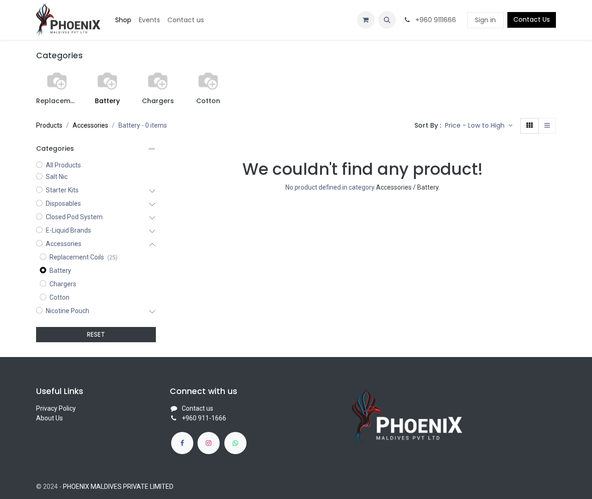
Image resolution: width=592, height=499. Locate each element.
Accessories (90, 125)
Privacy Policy (56, 408)
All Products (63, 165)
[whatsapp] (235, 443)
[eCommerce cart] (366, 20)
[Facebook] (182, 443)
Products (49, 125)
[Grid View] (529, 126)
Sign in (485, 20)
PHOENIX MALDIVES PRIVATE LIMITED (118, 486)
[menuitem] (123, 20)
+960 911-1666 (204, 418)
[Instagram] (208, 443)
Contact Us (531, 19)
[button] (387, 20)
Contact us (197, 408)
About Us (49, 418)
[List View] (547, 126)
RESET (96, 334)
